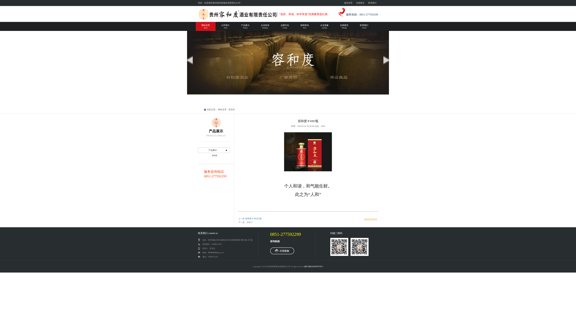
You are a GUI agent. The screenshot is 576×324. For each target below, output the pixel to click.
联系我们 (372, 3)
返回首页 (348, 3)
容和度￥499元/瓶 (253, 219)
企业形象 (324, 26)
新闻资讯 (304, 26)
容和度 (214, 155)
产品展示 (245, 26)
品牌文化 (285, 26)
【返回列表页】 (370, 219)
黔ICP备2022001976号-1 (313, 267)
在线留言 (360, 3)
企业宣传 (265, 26)
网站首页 (205, 26)
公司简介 (225, 26)
